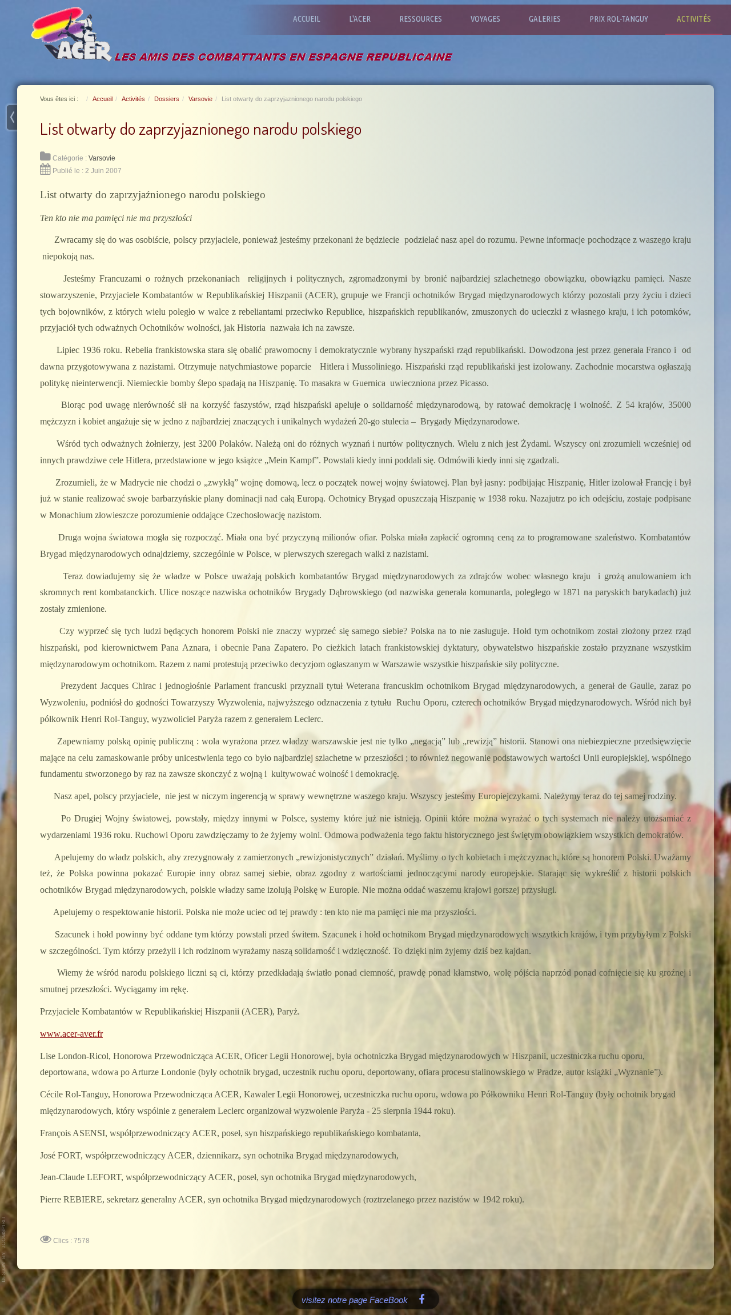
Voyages (485, 18)
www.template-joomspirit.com (4, 1249)
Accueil (306, 18)
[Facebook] (421, 1298)
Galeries (545, 18)
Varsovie (102, 158)
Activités (694, 18)
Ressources (420, 18)
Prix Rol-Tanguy (618, 18)
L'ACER (360, 18)
